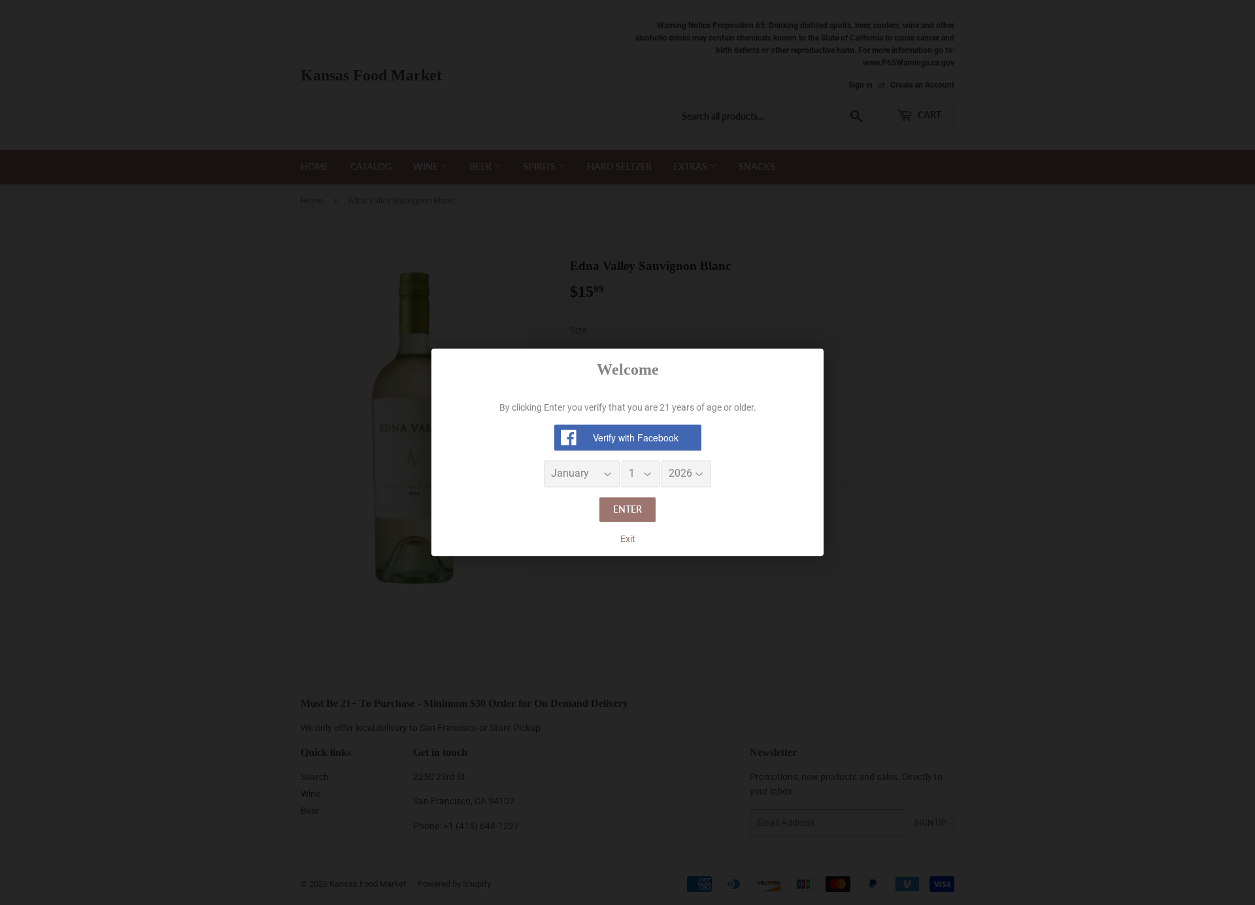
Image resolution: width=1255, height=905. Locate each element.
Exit (627, 539)
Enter (627, 509)
